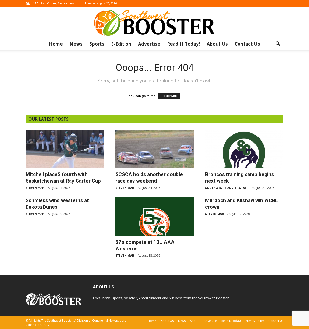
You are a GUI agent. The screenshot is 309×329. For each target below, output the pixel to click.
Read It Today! (183, 44)
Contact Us (247, 44)
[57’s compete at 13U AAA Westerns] (154, 216)
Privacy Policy (255, 321)
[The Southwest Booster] (154, 23)
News (76, 44)
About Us (217, 44)
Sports (96, 44)
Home (56, 44)
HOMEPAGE (169, 96)
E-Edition (121, 44)
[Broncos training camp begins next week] (244, 149)
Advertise (149, 44)
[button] (277, 44)
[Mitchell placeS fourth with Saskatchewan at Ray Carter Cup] (65, 149)
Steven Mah (35, 188)
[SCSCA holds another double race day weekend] (154, 149)
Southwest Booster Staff (226, 188)
